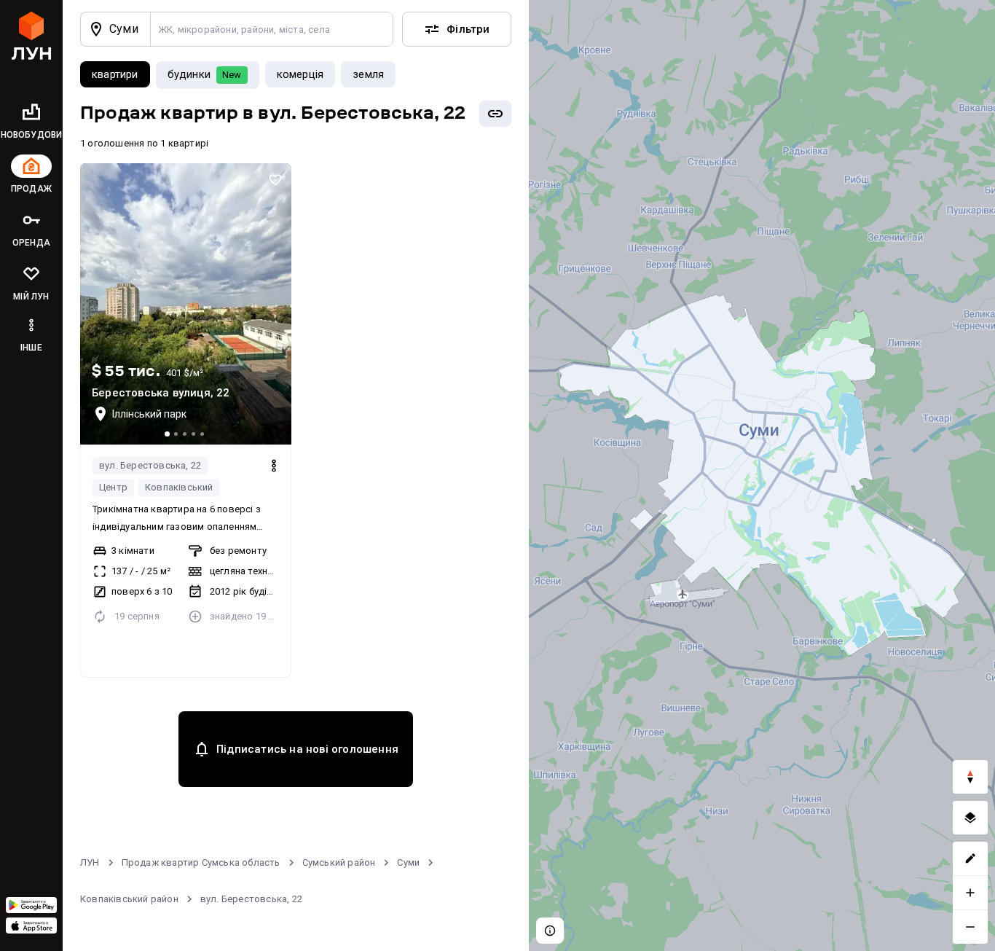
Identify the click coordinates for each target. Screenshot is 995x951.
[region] (762, 475)
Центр (113, 487)
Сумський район (339, 862)
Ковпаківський (179, 487)
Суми (408, 862)
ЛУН (90, 862)
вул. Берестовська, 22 (150, 465)
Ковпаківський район (129, 898)
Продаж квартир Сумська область (201, 862)
